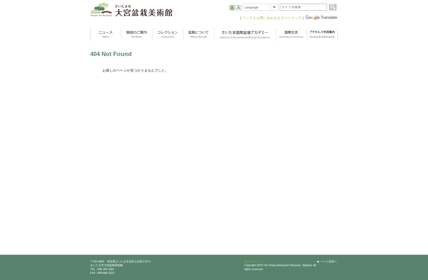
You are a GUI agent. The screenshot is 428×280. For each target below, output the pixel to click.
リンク (247, 18)
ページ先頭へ (329, 261)
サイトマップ (291, 18)
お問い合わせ (266, 18)
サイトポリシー (253, 261)
